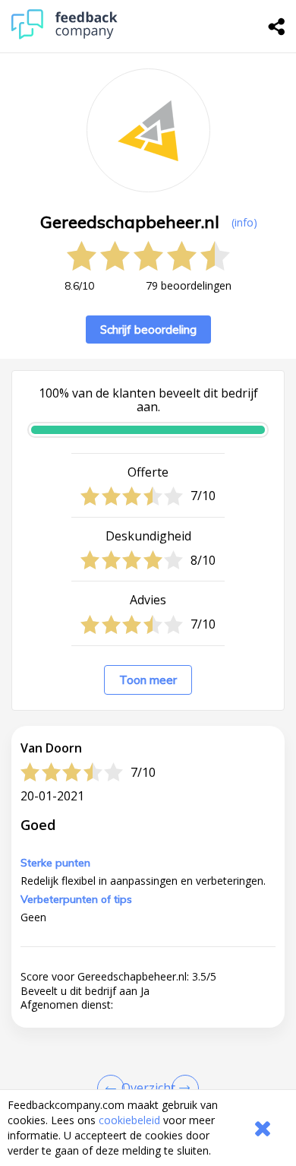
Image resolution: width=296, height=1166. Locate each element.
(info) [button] (244, 222)
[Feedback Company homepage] (64, 35)
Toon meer (148, 680)
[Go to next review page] (182, 1088)
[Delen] (277, 26)
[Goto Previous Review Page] (114, 1088)
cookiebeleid (129, 1120)
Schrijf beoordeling (148, 329)
